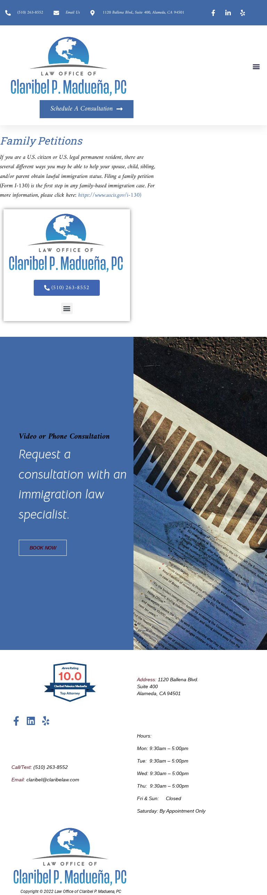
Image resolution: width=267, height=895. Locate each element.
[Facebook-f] (16, 720)
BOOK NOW (43, 548)
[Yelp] (45, 720)
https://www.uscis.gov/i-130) (109, 195)
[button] (256, 66)
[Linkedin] (30, 720)
